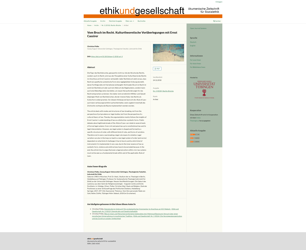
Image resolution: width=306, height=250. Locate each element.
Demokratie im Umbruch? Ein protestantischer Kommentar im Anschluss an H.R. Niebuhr (137, 209)
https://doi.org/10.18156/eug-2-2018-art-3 (107, 56)
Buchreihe (141, 21)
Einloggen (219, 2)
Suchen (218, 21)
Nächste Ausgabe (115, 21)
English (192, 46)
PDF (158, 69)
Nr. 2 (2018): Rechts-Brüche (111, 25)
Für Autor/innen (195, 64)
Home (89, 25)
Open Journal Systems (198, 28)
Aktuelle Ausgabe (90, 21)
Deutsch (193, 42)
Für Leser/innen (195, 60)
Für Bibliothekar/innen (197, 67)
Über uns (129, 21)
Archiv (102, 21)
